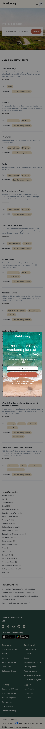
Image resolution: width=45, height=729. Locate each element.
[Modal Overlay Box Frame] (22, 364)
